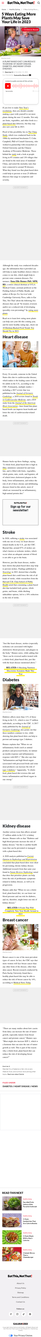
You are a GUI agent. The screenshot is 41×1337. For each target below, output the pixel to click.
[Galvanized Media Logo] (20, 1324)
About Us (20, 1283)
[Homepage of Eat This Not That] (20, 1276)
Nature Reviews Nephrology (21, 872)
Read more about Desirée (16, 1074)
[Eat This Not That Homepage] (21, 3)
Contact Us (20, 1302)
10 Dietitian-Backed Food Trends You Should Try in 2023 (18, 329)
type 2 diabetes (9, 769)
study (14, 154)
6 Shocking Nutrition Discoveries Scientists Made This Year (21, 670)
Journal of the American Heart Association (19, 404)
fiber (4, 467)
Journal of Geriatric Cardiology (18, 395)
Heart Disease (22, 1086)
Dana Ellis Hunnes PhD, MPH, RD (20, 283)
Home (4, 9)
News (35, 1086)
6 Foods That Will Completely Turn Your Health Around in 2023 (21, 910)
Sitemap (20, 1292)
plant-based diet (9, 123)
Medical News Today (22, 982)
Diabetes (7, 1086)
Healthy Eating (14, 9)
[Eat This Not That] (20, 503)
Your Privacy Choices (23, 1335)
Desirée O (9, 72)
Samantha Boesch (21, 75)
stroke (21, 538)
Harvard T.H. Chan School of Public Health (18, 583)
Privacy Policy (20, 1288)
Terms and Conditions (20, 1297)
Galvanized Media (19, 1327)
